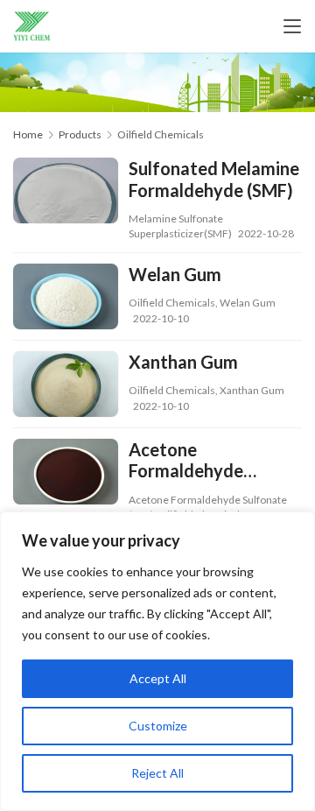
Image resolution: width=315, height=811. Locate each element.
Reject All (157, 772)
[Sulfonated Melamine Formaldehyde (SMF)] (65, 193)
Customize (158, 725)
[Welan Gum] (65, 299)
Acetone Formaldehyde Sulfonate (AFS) (191, 461)
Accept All (158, 678)
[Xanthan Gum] (65, 386)
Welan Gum (175, 274)
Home (28, 134)
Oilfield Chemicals (172, 302)
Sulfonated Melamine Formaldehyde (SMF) (214, 179)
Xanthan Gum (183, 361)
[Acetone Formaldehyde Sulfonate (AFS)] (65, 474)
